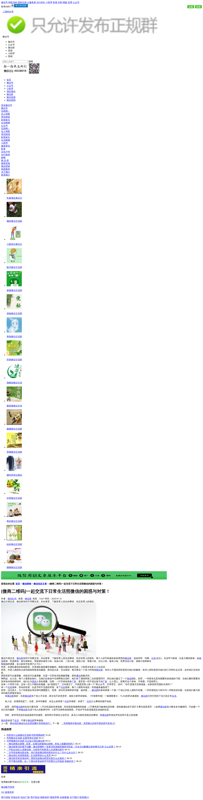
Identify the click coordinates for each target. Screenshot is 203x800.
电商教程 (5, 169)
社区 (153, 658)
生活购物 (5, 123)
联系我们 (5, 175)
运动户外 (5, 152)
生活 (174, 696)
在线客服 (64, 797)
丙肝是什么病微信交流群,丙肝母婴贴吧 (26, 735)
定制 (60, 2)
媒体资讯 (5, 146)
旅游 (129, 678)
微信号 (4, 2)
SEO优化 (40, 2)
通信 (78, 675)
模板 (65, 2)
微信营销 (11, 100)
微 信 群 (5, 160)
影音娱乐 (5, 120)
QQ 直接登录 (7, 792)
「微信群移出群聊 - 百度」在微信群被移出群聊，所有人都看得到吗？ (41, 744)
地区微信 (11, 91)
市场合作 (15, 797)
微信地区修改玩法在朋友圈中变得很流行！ (31, 723)
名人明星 (5, 114)
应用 (70, 2)
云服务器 (31, 2)
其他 (34, 681)
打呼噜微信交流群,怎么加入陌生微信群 (26, 741)
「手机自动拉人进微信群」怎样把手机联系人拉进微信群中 (35, 749)
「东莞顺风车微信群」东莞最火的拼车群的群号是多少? (88, 723)
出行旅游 (5, 154)
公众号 (76, 2)
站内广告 (25, 797)
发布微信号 (6, 105)
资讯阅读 (5, 117)
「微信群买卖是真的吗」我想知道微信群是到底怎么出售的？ (36, 758)
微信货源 (11, 97)
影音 (3, 149)
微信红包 (12, 598)
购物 (3, 157)
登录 (198, 7)
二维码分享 (8, 12)
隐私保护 (44, 797)
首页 (9, 80)
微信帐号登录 (7, 787)
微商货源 (5, 163)
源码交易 (22, 2)
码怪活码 (12, 2)
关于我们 (5, 172)
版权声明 (54, 797)
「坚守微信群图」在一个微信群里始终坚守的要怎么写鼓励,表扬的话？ (41, 761)
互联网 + (5, 111)
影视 (55, 2)
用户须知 (5, 797)
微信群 (10, 94)
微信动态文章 (40, 584)
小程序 (49, 2)
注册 (190, 7)
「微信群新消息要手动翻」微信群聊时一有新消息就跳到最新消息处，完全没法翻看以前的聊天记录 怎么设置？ (61, 747)
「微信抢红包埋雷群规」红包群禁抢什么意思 (29, 755)
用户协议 (35, 797)
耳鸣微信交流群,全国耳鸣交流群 (22, 738)
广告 (74, 681)
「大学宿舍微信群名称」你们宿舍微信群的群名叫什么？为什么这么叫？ (42, 752)
